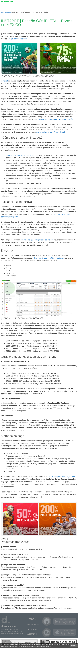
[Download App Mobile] (7, 2)
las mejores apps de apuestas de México (37, 240)
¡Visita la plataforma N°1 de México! (50, 132)
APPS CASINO (32, 629)
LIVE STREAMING (33, 634)
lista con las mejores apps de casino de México (56, 119)
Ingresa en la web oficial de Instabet (20, 155)
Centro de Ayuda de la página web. (62, 476)
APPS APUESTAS (33, 624)
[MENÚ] (76, 2)
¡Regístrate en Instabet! (17, 39)
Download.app (6, 12)
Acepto (73, 646)
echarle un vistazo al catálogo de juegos (48, 258)
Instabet (4, 81)
